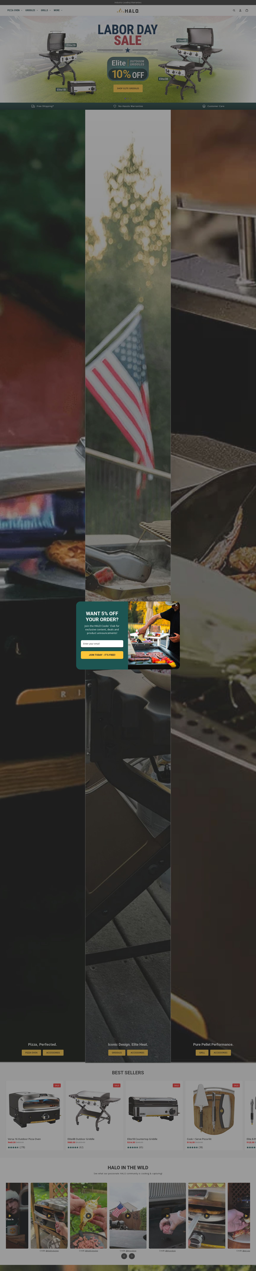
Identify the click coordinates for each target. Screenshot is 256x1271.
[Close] (176, 605)
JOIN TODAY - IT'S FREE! (102, 655)
